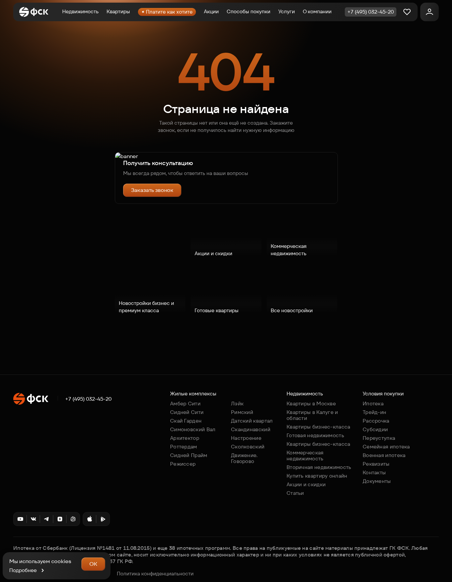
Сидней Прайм (188, 455)
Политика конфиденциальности (155, 574)
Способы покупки (248, 11)
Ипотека (373, 403)
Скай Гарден (186, 421)
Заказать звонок (152, 190)
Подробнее (23, 570)
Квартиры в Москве (311, 403)
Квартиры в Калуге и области (312, 415)
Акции (211, 11)
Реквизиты (376, 464)
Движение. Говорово (244, 458)
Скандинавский (250, 429)
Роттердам (183, 446)
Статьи (295, 493)
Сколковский (247, 446)
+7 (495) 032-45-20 (88, 399)
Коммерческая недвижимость (305, 455)
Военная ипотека (384, 455)
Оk (93, 563)
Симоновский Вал (193, 429)
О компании (317, 11)
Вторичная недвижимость (319, 467)
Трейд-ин (374, 412)
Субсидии (375, 429)
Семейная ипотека (386, 446)
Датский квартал (252, 421)
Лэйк (237, 403)
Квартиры (118, 11)
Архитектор (184, 438)
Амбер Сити (185, 403)
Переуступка (379, 438)
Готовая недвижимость (315, 435)
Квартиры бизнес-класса (318, 427)
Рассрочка (376, 421)
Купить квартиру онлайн (317, 476)
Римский (242, 412)
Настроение (246, 438)
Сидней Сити (186, 412)
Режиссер (183, 464)
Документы (377, 481)
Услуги (286, 11)
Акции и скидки (306, 484)
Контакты (374, 472)
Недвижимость (80, 11)
